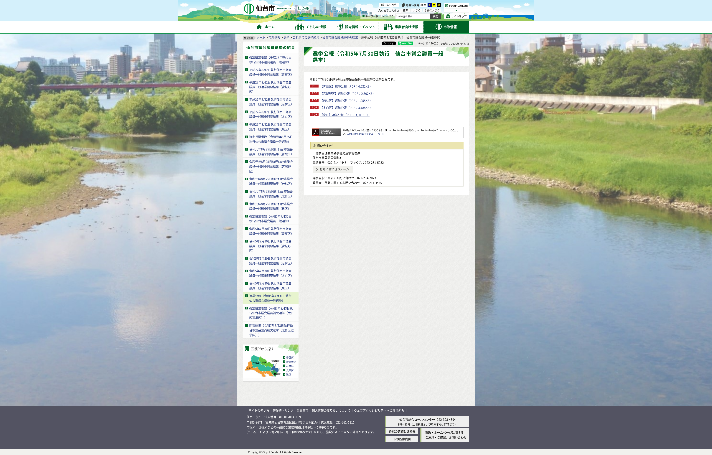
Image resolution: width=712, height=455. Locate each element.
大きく (417, 10)
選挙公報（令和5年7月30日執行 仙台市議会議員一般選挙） (271, 298)
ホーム (260, 37)
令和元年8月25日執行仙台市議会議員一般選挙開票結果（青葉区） (271, 151)
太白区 (290, 370)
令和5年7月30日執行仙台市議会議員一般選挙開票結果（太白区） (271, 273)
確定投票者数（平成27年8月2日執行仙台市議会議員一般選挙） (270, 59)
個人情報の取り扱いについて (331, 410)
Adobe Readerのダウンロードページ (365, 133)
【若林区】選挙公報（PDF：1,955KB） (346, 100)
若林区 (290, 366)
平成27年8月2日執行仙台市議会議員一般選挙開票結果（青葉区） (271, 72)
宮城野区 (291, 362)
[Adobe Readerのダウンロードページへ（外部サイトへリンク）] (326, 130)
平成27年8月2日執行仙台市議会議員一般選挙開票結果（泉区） (270, 126)
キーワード (371, 16)
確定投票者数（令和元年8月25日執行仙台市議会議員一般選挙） (271, 139)
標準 (423, 5)
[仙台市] (276, 8)
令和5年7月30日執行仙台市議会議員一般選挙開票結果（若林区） (271, 260)
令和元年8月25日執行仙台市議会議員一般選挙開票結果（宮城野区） (271, 166)
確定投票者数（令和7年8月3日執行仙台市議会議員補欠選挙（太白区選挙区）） (271, 313)
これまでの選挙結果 (306, 37)
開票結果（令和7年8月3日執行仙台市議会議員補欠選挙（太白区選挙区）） (271, 330)
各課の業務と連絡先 (402, 431)
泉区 (288, 374)
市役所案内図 (402, 439)
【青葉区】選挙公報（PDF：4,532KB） (346, 86)
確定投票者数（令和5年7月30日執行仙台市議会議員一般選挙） (270, 218)
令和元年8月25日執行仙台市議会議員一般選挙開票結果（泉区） (271, 206)
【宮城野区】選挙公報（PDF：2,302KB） (347, 93)
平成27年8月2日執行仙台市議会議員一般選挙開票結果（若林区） (271, 101)
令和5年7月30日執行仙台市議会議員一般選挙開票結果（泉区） (270, 285)
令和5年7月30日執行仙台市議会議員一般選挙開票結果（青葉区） (271, 231)
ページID (388, 16)
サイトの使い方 (258, 410)
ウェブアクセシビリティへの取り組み (379, 410)
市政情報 (274, 37)
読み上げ (390, 4)
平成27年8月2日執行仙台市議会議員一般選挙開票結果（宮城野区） (270, 87)
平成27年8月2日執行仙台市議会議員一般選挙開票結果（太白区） (271, 114)
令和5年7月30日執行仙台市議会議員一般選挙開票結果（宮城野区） (270, 246)
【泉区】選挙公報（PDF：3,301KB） (345, 115)
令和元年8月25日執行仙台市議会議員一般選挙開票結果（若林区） (271, 181)
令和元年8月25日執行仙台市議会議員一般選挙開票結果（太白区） (271, 193)
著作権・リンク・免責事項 (290, 410)
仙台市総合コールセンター (417, 419)
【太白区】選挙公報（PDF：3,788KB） (346, 107)
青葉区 (290, 357)
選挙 (286, 37)
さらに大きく (432, 10)
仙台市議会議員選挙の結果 (340, 37)
